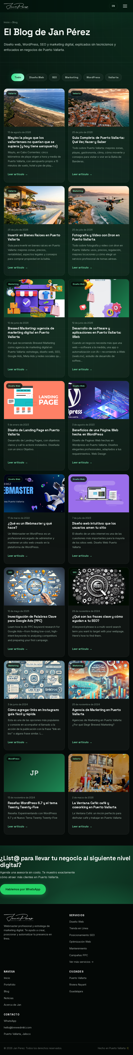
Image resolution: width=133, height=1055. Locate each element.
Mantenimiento (78, 948)
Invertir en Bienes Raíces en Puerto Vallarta (34, 237)
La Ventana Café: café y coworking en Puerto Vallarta (94, 805)
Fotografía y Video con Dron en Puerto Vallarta (96, 237)
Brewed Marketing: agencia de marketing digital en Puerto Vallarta (31, 332)
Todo (18, 77)
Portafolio (9, 984)
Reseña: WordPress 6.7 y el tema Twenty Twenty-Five (32, 805)
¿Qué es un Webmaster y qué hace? (30, 525)
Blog (6, 991)
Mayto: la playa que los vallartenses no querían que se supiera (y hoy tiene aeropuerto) (32, 141)
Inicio (7, 22)
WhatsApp (10, 1021)
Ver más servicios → (81, 961)
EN (113, 6)
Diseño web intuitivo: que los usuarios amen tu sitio (94, 525)
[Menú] (125, 6)
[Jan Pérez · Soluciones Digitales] (16, 6)
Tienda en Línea (78, 928)
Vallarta (113, 77)
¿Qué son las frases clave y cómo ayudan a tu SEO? (97, 618)
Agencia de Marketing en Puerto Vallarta (96, 712)
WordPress (93, 77)
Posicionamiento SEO (82, 935)
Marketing (71, 77)
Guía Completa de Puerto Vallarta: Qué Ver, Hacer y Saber (98, 139)
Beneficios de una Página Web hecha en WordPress (95, 432)
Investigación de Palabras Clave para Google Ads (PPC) (32, 618)
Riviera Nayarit (77, 984)
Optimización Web (80, 941)
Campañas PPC (78, 955)
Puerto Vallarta (77, 978)
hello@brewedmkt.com (18, 1027)
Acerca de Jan (12, 1004)
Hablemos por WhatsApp (23, 889)
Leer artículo (18, 174)
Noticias (9, 998)
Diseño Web (36, 77)
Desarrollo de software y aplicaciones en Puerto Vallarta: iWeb (96, 332)
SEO (54, 77)
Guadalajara (76, 991)
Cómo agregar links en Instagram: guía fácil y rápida (33, 712)
